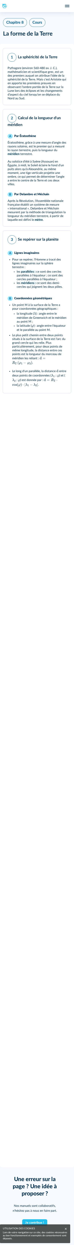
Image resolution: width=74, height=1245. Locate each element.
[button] (37, 76)
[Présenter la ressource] (62, 56)
